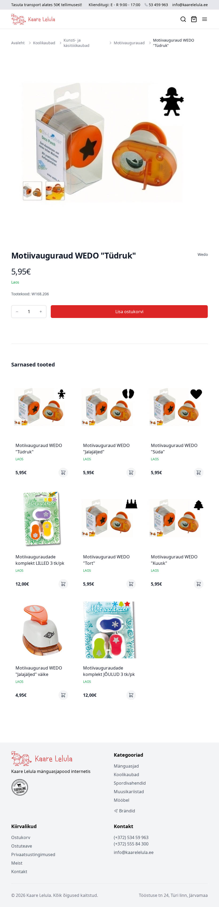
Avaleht (18, 42)
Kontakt (19, 871)
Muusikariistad (129, 792)
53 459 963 (158, 4)
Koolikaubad (44, 42)
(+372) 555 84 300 (131, 844)
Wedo (203, 254)
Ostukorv (20, 837)
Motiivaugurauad (129, 42)
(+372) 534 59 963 (131, 837)
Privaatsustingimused (33, 854)
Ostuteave (21, 846)
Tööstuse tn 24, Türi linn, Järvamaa (173, 895)
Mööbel (121, 800)
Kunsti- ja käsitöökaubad (76, 43)
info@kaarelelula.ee (190, 4)
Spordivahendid (130, 783)
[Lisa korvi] (63, 472)
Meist (16, 863)
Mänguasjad (126, 766)
